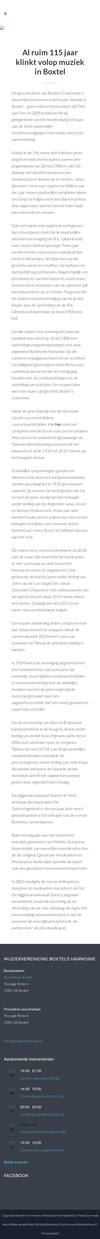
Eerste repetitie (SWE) (39, 1078)
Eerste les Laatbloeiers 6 (42, 1150)
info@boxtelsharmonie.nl (23, 1041)
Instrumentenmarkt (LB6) (43, 1132)
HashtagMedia (66, 1215)
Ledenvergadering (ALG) (42, 1114)
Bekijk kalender (16, 1162)
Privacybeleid (50, 1233)
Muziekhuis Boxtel (18, 977)
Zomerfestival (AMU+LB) (42, 1096)
